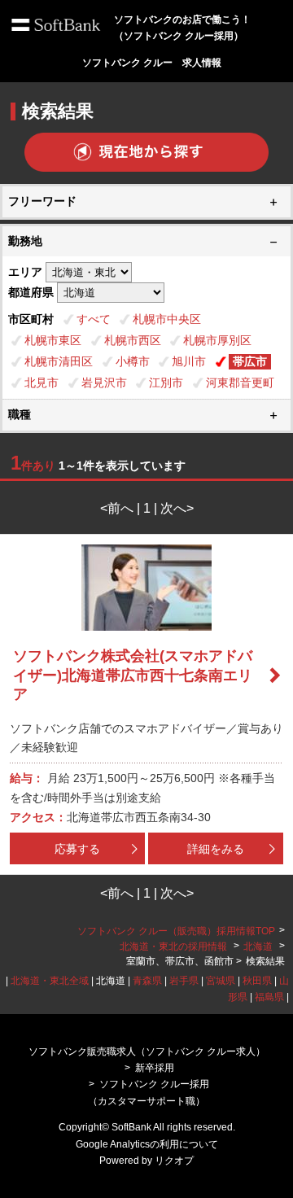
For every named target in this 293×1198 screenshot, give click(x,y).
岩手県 (184, 980)
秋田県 (257, 980)
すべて (94, 319)
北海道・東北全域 (50, 980)
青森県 (147, 980)
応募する (77, 848)
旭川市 (189, 361)
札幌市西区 (132, 340)
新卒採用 (154, 1067)
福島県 (269, 997)
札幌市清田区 (58, 361)
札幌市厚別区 (217, 340)
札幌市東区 (52, 340)
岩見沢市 (104, 382)
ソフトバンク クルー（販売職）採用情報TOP (176, 931)
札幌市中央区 (167, 319)
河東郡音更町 (240, 382)
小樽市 (133, 361)
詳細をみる (215, 848)
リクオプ (174, 1160)
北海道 (258, 946)
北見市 (41, 382)
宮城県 (220, 980)
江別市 (166, 382)
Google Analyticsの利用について (147, 1144)
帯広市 (250, 361)
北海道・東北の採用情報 (175, 946)
